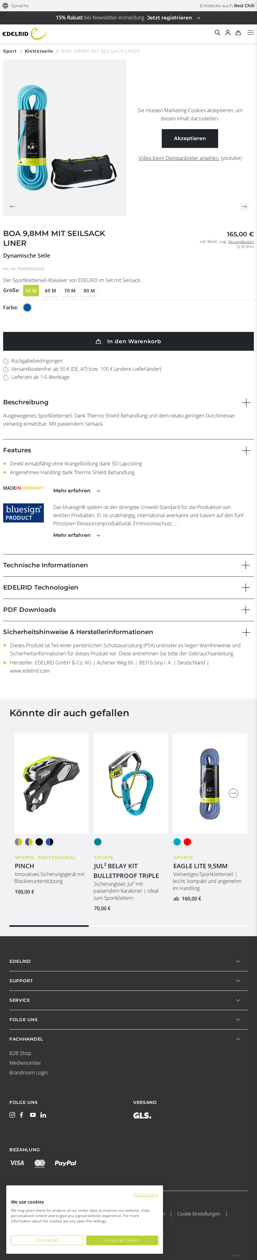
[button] (16, 6)
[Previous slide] (12, 206)
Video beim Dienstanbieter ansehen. (179, 158)
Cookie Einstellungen (198, 1213)
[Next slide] (244, 206)
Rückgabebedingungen (37, 360)
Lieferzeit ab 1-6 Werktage (40, 377)
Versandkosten (241, 241)
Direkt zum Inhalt (128, 3)
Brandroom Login (28, 1072)
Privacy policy (145, 1195)
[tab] (49, 926)
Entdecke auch (227, 5)
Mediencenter (25, 1062)
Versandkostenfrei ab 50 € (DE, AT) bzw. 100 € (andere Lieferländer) (86, 368)
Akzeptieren (190, 138)
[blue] (27, 307)
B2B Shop (20, 1053)
